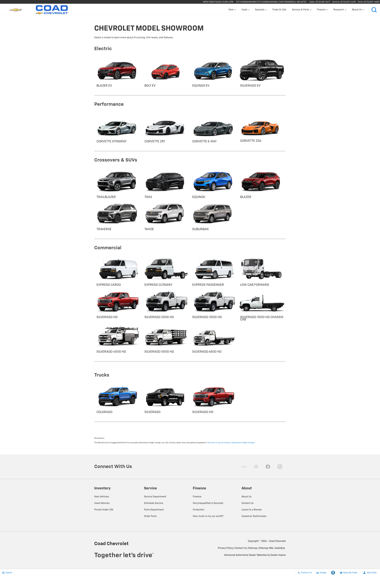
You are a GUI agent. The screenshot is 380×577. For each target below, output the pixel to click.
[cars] (244, 466)
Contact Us (248, 503)
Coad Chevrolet (277, 541)
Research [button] (338, 10)
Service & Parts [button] (300, 10)
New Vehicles (101, 497)
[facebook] (268, 466)
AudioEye (280, 548)
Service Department (155, 497)
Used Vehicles (102, 503)
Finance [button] (321, 10)
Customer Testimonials (254, 516)
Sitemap (252, 548)
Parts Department (154, 510)
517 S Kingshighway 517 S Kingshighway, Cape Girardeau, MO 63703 (271, 2)
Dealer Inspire (278, 555)
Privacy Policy (225, 548)
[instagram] (280, 466)
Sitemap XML (266, 548)
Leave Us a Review (252, 510)
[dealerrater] (256, 466)
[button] (374, 10)
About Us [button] (357, 10)
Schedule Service (153, 503)
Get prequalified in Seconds (208, 503)
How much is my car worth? (208, 516)
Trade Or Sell (279, 10)
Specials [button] (259, 10)
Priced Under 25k (103, 510)
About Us (246, 497)
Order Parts (150, 516)
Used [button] (244, 10)
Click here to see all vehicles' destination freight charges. (231, 443)
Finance (197, 497)
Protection (198, 510)
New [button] (231, 10)
